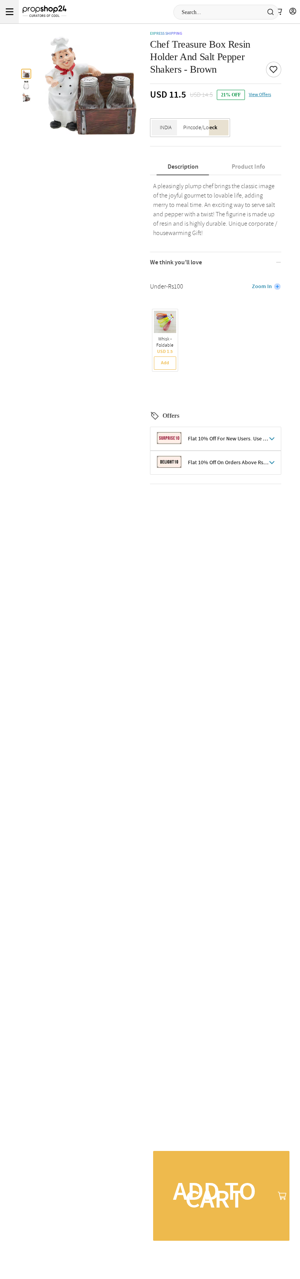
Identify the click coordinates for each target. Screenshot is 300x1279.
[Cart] (278, 11)
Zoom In (262, 286)
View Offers (260, 95)
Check (210, 128)
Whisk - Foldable (164, 342)
